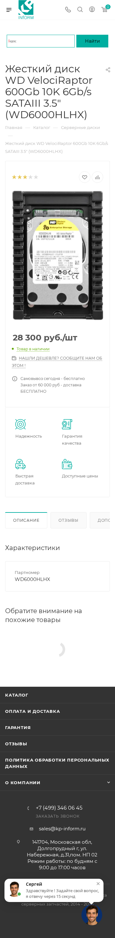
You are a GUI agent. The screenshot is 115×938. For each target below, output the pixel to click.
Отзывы (68, 520)
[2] (19, 177)
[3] (24, 177)
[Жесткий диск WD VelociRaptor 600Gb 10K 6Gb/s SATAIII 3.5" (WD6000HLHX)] (57, 255)
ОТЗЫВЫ (16, 743)
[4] (30, 177)
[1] (14, 177)
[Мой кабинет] (92, 10)
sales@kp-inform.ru (62, 829)
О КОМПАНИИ (23, 782)
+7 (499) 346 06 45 (59, 808)
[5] (35, 177)
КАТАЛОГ (16, 695)
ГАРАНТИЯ (18, 727)
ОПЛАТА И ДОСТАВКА (32, 711)
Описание (26, 520)
